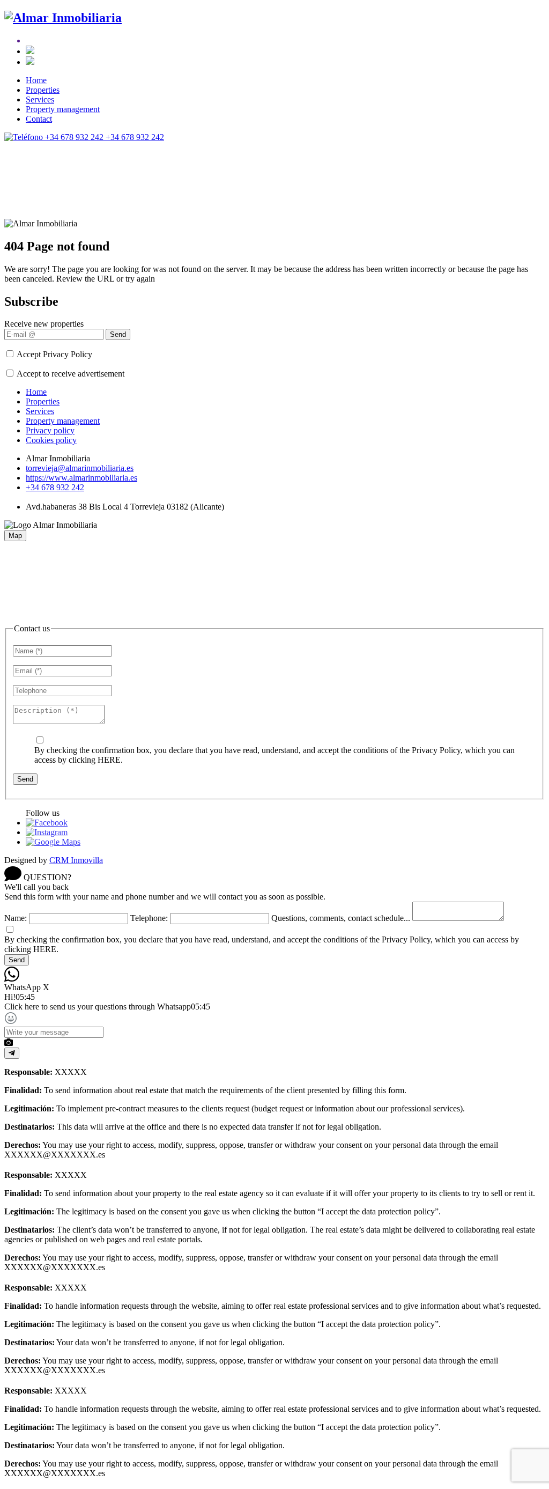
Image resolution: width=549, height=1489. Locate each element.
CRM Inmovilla (76, 860)
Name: (15, 918)
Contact (39, 118)
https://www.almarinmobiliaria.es (81, 477)
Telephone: (149, 918)
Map (15, 536)
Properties (43, 89)
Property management (63, 109)
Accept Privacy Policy (54, 354)
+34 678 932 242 (55, 487)
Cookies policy (51, 440)
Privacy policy (50, 430)
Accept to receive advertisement (70, 373)
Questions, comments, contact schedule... (340, 918)
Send (118, 334)
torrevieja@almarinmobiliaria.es (79, 468)
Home (36, 80)
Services (40, 99)
